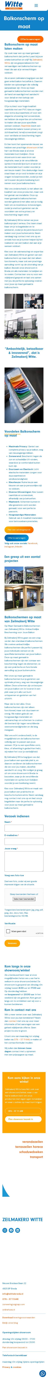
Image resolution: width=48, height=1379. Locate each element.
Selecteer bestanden (24, 899)
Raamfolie (26, 125)
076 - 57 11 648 (10, 1299)
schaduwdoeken (31, 1152)
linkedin (18, 546)
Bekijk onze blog (10, 1322)
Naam (8, 822)
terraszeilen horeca (29, 1147)
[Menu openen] (36, 5)
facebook (32, 543)
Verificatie (10, 923)
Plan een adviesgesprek (19, 529)
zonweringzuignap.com (13, 1304)
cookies (17, 1367)
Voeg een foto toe (14, 875)
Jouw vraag (11, 848)
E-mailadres (12, 835)
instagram (9, 546)
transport (36, 1157)
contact (13, 1021)
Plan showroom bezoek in (20, 1119)
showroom (32, 147)
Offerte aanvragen (17, 538)
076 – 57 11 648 (22, 1039)
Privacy (6, 1367)
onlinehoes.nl (8, 1309)
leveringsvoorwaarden (18, 1317)
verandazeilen (32, 1142)
